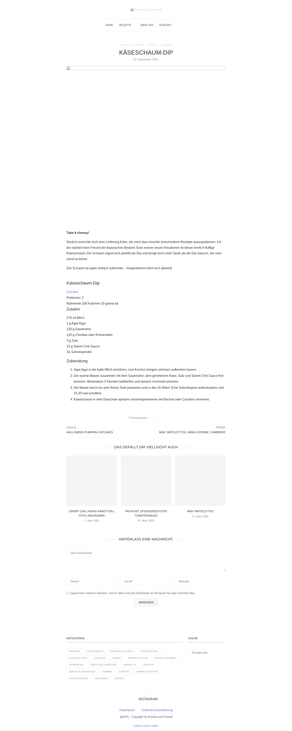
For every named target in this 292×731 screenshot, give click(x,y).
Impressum (127, 710)
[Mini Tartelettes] (200, 480)
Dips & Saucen (95, 651)
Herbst (117, 658)
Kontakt (166, 25)
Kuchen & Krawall (166, 658)
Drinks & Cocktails (121, 651)
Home (109, 25)
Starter (124, 671)
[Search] (188, 25)
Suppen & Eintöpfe (147, 671)
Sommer (107, 671)
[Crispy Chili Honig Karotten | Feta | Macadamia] (92, 480)
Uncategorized (78, 678)
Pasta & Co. (130, 664)
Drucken (72, 292)
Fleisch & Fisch (78, 658)
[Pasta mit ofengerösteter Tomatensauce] (146, 480)
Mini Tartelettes (200, 511)
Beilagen (74, 651)
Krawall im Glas (138, 658)
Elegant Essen (149, 651)
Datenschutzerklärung (157, 710)
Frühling (100, 658)
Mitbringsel (76, 664)
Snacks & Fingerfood (82, 671)
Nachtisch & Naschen (104, 664)
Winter (119, 678)
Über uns (147, 25)
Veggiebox (101, 678)
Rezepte (125, 25)
